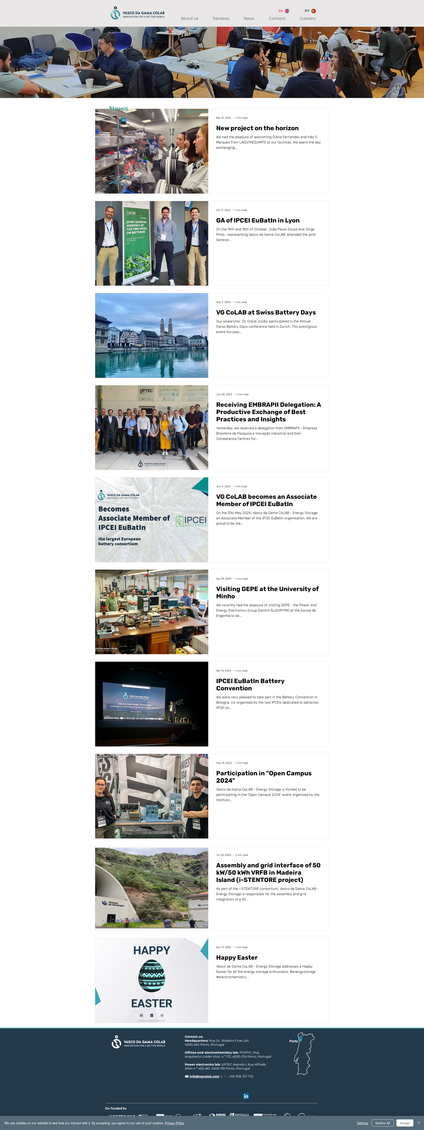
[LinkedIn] (246, 1096)
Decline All (382, 1123)
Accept (405, 1123)
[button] (186, 18)
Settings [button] (362, 1123)
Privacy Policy (174, 1123)
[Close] (418, 1122)
